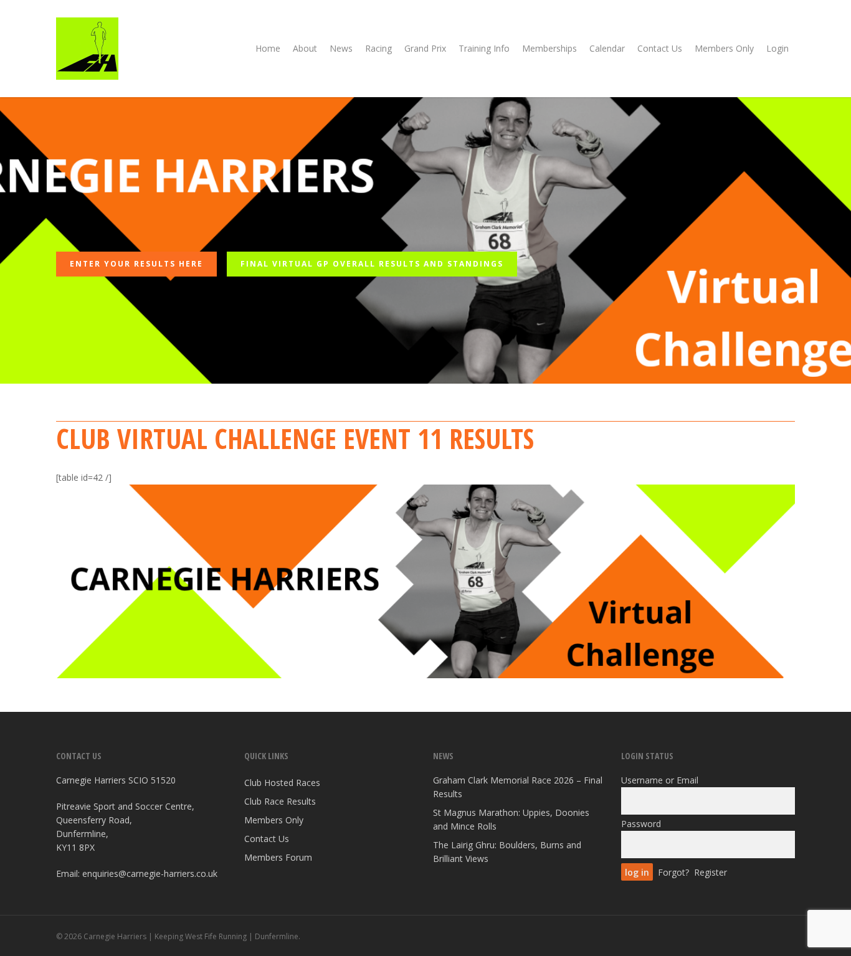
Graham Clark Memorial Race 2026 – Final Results (517, 787)
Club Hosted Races (282, 782)
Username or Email (659, 780)
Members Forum (278, 857)
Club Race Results (280, 801)
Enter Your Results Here (136, 263)
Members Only (273, 820)
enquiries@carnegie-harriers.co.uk (149, 873)
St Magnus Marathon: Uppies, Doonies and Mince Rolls (511, 819)
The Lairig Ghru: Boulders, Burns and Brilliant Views (507, 851)
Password (641, 824)
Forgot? (673, 872)
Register (710, 872)
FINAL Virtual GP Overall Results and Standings (371, 263)
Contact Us (266, 839)
